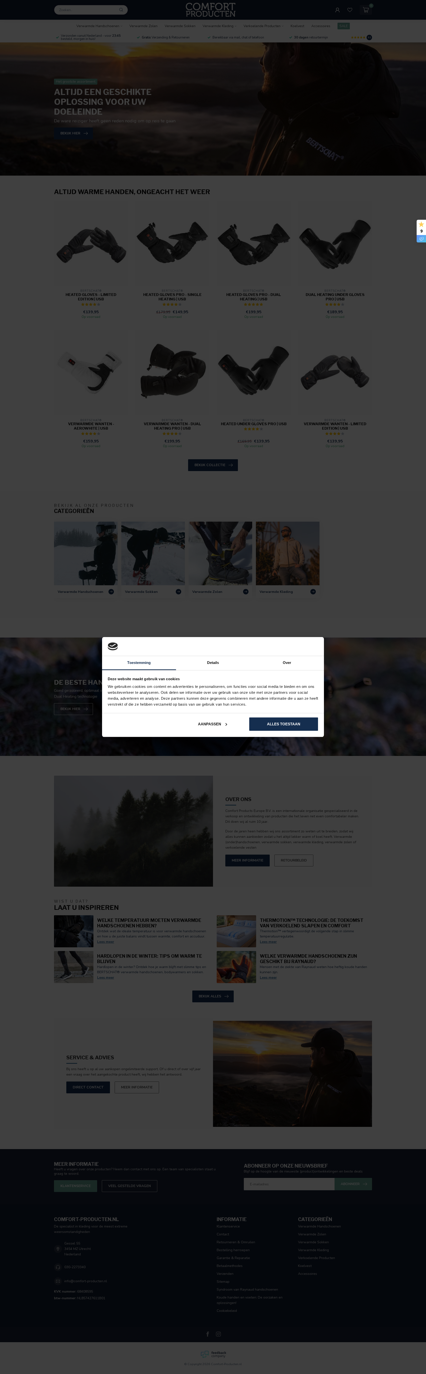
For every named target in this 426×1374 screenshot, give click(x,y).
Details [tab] (213, 662)
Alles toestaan (283, 724)
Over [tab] (287, 662)
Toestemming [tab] (139, 662)
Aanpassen (209, 724)
